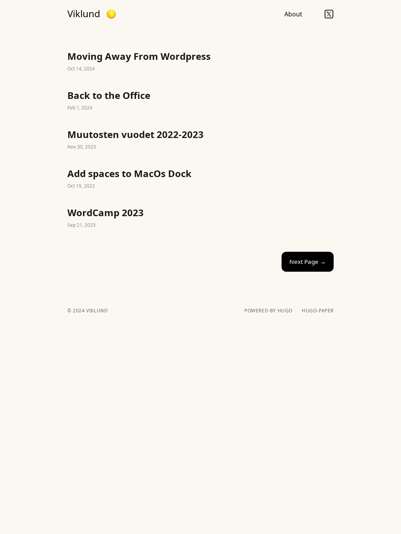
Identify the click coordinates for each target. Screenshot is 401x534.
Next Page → (307, 261)
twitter (329, 14)
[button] (111, 14)
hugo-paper (318, 311)
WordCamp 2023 (200, 218)
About (293, 14)
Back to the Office (200, 101)
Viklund (83, 13)
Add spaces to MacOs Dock (200, 179)
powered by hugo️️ (268, 311)
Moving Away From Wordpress (200, 61)
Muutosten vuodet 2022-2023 (200, 140)
